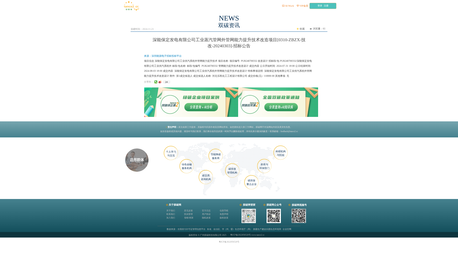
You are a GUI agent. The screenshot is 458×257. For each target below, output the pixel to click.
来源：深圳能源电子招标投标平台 (163, 56)
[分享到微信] (155, 81)
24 (166, 81)
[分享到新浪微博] (160, 81)
